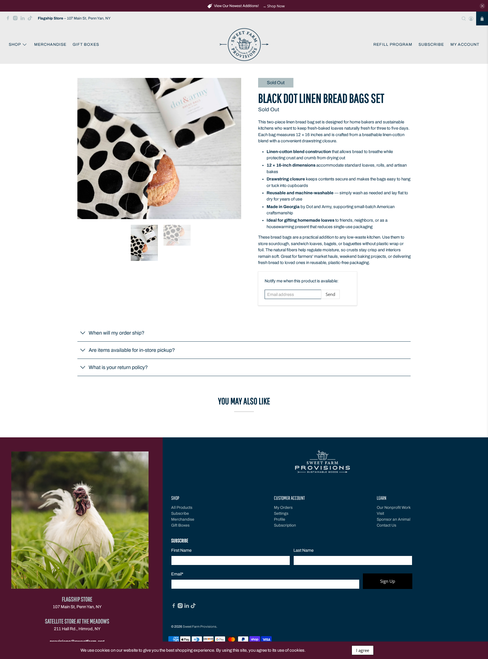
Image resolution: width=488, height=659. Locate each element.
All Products (181, 507)
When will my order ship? (116, 333)
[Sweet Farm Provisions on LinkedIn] (24, 19)
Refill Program (392, 44)
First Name (181, 550)
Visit (380, 513)
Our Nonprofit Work (394, 507)
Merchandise (50, 44)
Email (177, 574)
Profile (279, 519)
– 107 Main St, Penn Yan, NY (74, 18)
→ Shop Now (274, 6)
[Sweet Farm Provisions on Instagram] (16, 19)
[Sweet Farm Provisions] (244, 45)
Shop (15, 44)
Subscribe (431, 44)
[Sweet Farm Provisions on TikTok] (31, 19)
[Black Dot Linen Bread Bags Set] (159, 148)
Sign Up (387, 581)
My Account (464, 44)
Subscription (285, 525)
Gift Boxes (86, 44)
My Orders (283, 507)
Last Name (303, 550)
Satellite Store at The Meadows (77, 621)
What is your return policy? (118, 367)
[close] (482, 6)
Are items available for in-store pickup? (132, 350)
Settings (281, 513)
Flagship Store (77, 599)
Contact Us (386, 525)
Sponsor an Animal (393, 519)
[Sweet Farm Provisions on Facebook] (9, 19)
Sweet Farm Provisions (199, 626)
